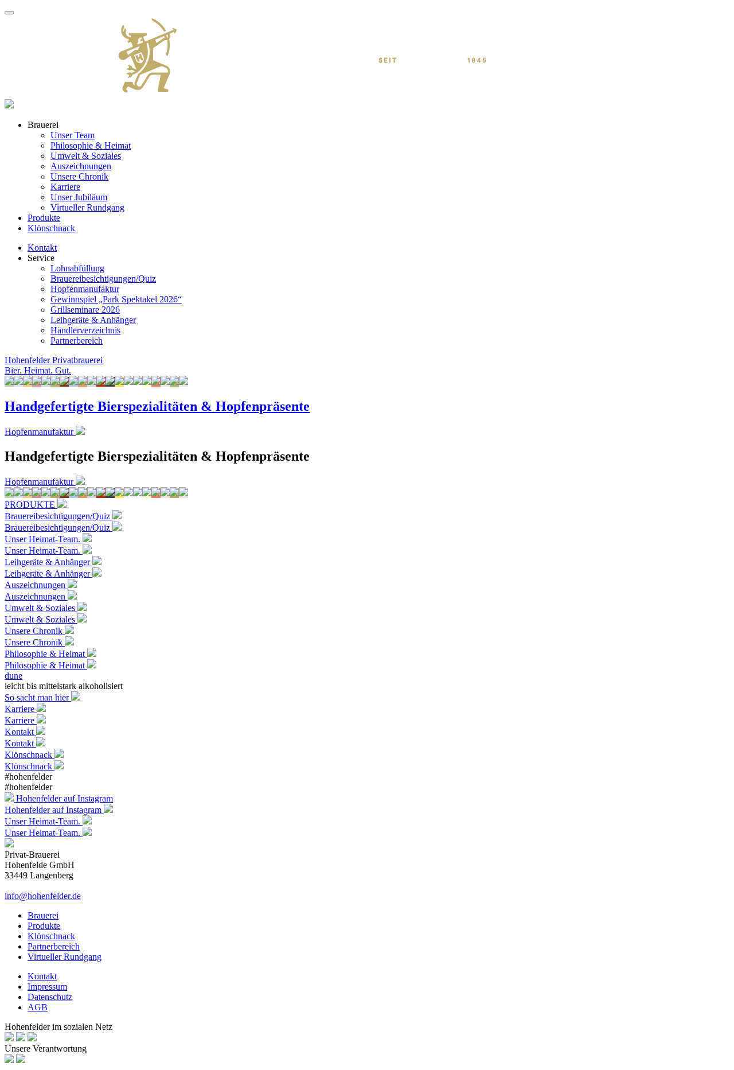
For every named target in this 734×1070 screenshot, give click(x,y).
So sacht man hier (38, 697)
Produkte (44, 218)
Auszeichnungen (80, 166)
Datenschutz (50, 997)
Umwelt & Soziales (85, 156)
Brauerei (43, 915)
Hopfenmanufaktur (84, 289)
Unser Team (72, 135)
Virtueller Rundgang (87, 207)
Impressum (47, 986)
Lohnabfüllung (77, 268)
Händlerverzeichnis (85, 330)
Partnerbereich (76, 340)
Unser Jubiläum (78, 197)
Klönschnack (51, 228)
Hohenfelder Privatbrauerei (54, 360)
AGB (38, 1007)
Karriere (65, 187)
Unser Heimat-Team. (44, 550)
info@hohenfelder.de (43, 896)
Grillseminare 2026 (85, 309)
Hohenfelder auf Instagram (64, 798)
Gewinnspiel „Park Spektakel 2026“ (116, 299)
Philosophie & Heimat (90, 145)
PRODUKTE (31, 504)
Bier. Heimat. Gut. (38, 370)
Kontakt (42, 247)
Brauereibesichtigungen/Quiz (103, 278)
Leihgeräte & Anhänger (93, 320)
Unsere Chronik (79, 176)
